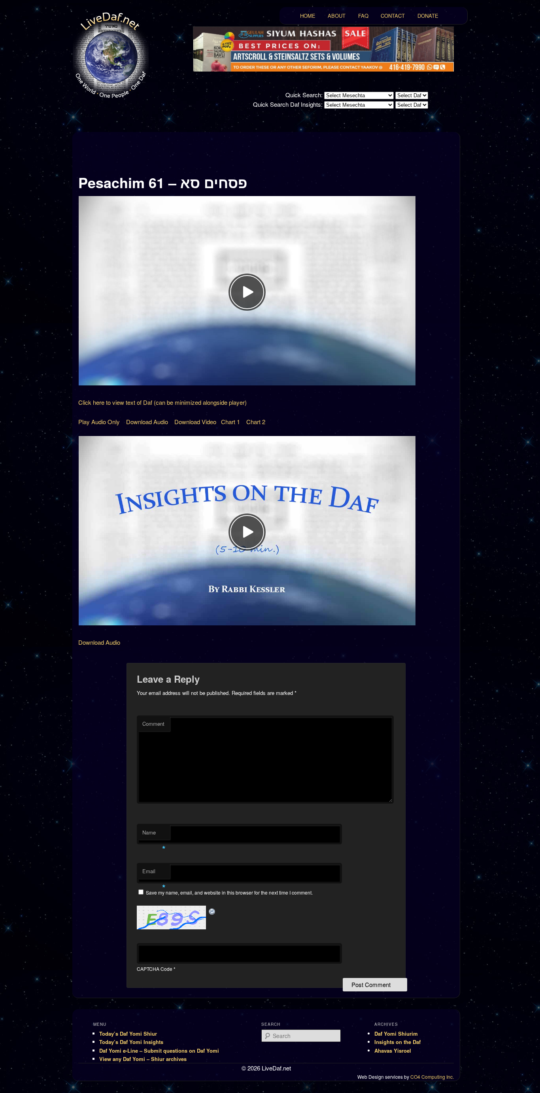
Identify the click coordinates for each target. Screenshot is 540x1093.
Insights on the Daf (397, 1042)
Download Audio (147, 421)
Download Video (195, 421)
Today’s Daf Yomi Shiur (128, 1033)
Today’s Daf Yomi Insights (131, 1042)
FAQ (363, 15)
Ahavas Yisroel (392, 1050)
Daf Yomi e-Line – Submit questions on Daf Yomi (159, 1050)
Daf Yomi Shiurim (396, 1033)
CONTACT (393, 15)
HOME (307, 15)
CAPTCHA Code (154, 968)
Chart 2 (255, 421)
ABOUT (337, 15)
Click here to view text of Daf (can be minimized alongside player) (162, 402)
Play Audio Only (99, 421)
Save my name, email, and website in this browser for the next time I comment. (229, 892)
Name (154, 834)
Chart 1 (230, 421)
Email (154, 873)
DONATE (427, 15)
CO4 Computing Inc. (432, 1076)
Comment (153, 723)
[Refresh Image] (212, 910)
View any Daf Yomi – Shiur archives (143, 1059)
